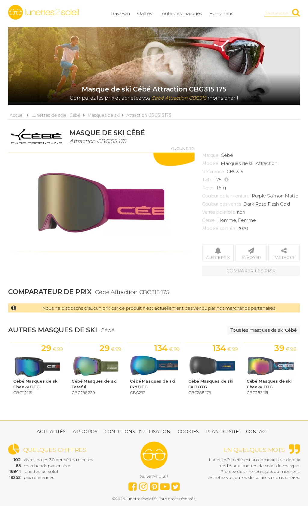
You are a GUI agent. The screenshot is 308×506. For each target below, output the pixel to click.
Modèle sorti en (218, 228)
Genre (208, 220)
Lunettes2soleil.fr (43, 12)
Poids (208, 188)
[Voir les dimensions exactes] (227, 179)
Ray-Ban (120, 13)
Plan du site (222, 431)
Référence (213, 171)
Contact (257, 431)
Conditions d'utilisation (137, 431)
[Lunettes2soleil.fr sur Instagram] (143, 485)
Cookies (188, 431)
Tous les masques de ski (263, 330)
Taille (207, 179)
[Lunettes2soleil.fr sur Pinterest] (154, 485)
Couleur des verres (221, 204)
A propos (85, 431)
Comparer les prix (250, 271)
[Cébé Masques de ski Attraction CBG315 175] (101, 202)
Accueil (17, 115)
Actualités (51, 431)
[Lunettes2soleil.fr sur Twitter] (175, 485)
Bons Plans (221, 13)
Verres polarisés (218, 212)
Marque (210, 155)
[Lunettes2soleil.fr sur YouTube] (165, 485)
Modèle (210, 163)
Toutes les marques (181, 13)
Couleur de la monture (225, 196)
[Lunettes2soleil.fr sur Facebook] (132, 485)
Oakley (144, 13)
